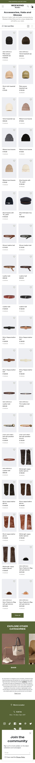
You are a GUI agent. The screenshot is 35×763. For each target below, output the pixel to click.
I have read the (15, 757)
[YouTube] (20, 724)
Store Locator (19, 705)
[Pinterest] (25, 724)
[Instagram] (4, 724)
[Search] (28, 6)
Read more (17, 693)
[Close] (30, 733)
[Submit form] (29, 753)
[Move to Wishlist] (14, 33)
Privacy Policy (20, 757)
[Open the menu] (3, 6)
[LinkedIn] (20, 729)
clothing (24, 681)
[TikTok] (10, 724)
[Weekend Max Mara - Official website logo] (18, 6)
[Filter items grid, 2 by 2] (28, 26)
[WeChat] (15, 729)
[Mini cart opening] (34, 6)
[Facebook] (15, 724)
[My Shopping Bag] (32, 6)
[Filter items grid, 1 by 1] (32, 26)
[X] (30, 724)
